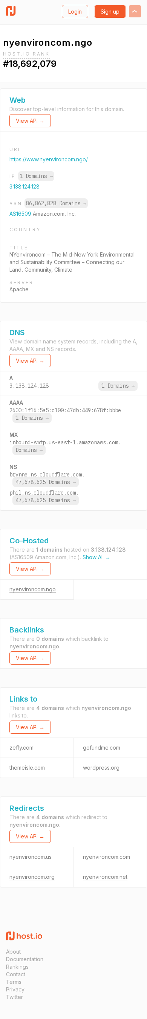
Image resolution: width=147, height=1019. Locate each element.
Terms (13, 982)
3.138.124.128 (24, 186)
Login (75, 11)
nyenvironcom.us (30, 857)
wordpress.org (101, 767)
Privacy (15, 989)
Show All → (96, 557)
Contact (15, 974)
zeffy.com (21, 747)
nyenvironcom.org (32, 877)
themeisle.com (27, 767)
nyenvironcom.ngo (32, 589)
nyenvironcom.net (105, 877)
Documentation (24, 959)
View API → (30, 121)
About (13, 951)
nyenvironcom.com (106, 857)
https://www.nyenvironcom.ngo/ (48, 159)
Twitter (14, 997)
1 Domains (36, 176)
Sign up (110, 11)
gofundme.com (101, 747)
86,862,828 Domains (56, 203)
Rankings (17, 966)
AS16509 (21, 213)
